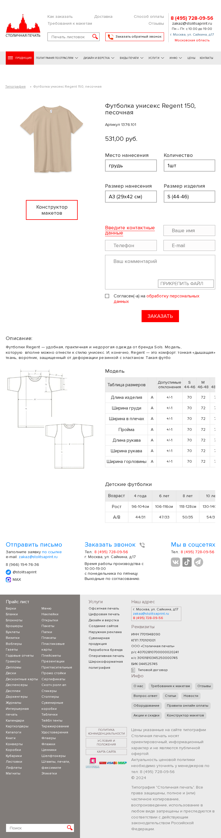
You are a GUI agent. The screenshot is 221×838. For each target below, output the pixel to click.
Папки (46, 632)
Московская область (192, 40)
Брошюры (14, 626)
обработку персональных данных (156, 298)
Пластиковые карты (53, 647)
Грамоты (13, 661)
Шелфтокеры (53, 756)
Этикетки (49, 773)
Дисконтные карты (22, 679)
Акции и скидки (146, 715)
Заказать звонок (111, 544)
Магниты (13, 773)
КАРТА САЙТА (106, 752)
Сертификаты (53, 679)
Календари (15, 720)
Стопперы (50, 697)
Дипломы (13, 667)
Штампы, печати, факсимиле (55, 765)
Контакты (206, 58)
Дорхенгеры (17, 697)
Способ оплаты (149, 16)
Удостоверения (54, 732)
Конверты (14, 744)
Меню (46, 608)
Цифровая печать (104, 614)
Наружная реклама (105, 632)
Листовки (14, 762)
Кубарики (14, 756)
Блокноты (14, 620)
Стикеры (49, 691)
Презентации (52, 661)
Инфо (173, 58)
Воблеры (14, 644)
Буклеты (13, 632)
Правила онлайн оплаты (187, 706)
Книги (11, 738)
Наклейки (49, 614)
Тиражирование (55, 726)
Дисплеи (13, 691)
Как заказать (60, 16)
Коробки (13, 750)
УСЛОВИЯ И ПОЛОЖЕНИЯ (106, 742)
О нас (138, 686)
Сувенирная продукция (99, 641)
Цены (191, 58)
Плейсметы (51, 656)
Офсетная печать (104, 608)
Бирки (11, 608)
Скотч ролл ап (53, 685)
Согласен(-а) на (156, 298)
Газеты (12, 649)
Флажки (48, 744)
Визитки (13, 638)
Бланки (12, 614)
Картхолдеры (17, 726)
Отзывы (156, 23)
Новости (191, 696)
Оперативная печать (106, 656)
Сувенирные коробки (52, 706)
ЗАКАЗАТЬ (160, 316)
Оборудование (146, 706)
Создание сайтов (103, 626)
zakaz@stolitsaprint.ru (192, 24)
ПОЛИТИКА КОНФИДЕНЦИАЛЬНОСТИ (106, 731)
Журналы (13, 703)
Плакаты (48, 638)
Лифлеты (14, 768)
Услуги (153, 58)
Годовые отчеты (20, 656)
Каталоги (13, 732)
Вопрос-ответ (145, 696)
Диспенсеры (17, 685)
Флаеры (48, 738)
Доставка (103, 16)
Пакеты (47, 626)
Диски (11, 673)
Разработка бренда (106, 650)
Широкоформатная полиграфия (106, 665)
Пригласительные (56, 667)
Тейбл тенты (51, 720)
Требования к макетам (69, 23)
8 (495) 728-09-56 (192, 18)
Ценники (48, 750)
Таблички (49, 714)
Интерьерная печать (17, 712)
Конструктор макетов (185, 715)
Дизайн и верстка (104, 620)
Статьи (170, 696)
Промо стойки (53, 673)
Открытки (49, 620)
